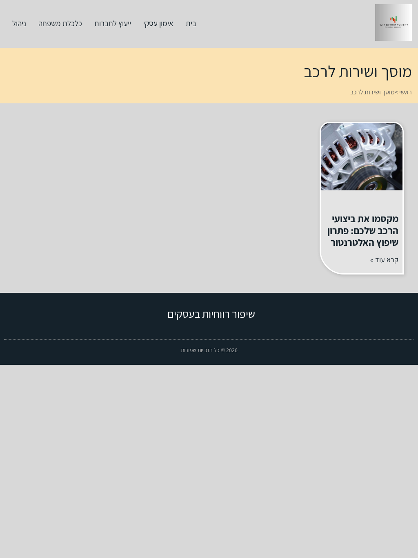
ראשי (405, 92)
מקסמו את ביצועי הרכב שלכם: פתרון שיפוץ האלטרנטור (362, 230)
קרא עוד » (384, 259)
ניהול (19, 23)
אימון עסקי (158, 23)
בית (191, 23)
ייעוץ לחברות (112, 23)
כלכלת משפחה (60, 23)
